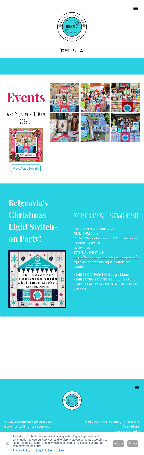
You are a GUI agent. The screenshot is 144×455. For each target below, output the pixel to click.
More (60, 450)
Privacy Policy (21, 450)
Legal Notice (44, 450)
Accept (118, 443)
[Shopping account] (82, 50)
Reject (133, 443)
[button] (75, 50)
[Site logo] (71, 26)
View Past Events (26, 168)
